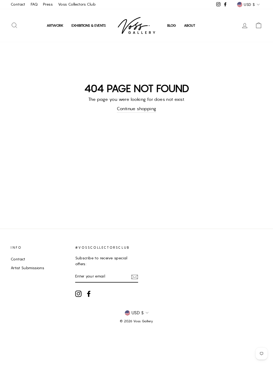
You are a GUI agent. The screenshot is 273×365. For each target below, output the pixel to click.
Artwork (55, 25)
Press (48, 4)
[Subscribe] (134, 276)
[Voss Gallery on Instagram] (78, 294)
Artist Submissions (27, 267)
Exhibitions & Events (88, 25)
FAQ (34, 4)
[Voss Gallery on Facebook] (89, 294)
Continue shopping (136, 108)
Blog (171, 25)
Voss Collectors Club (77, 4)
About (189, 25)
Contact (18, 4)
